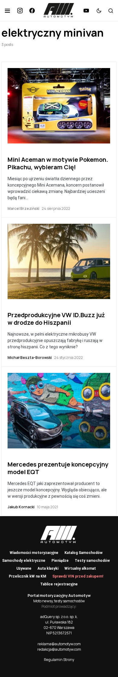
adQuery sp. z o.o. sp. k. (59, 616)
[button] (7, 10)
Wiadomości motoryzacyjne (34, 553)
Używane (23, 568)
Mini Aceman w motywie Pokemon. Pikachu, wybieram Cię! (58, 163)
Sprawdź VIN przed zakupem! (77, 576)
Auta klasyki (48, 568)
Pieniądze (60, 560)
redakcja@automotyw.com (59, 649)
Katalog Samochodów (83, 553)
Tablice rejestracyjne (59, 584)
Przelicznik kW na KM (27, 576)
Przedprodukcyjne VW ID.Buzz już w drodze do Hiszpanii (56, 319)
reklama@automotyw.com (59, 643)
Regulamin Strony (59, 659)
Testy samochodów (92, 560)
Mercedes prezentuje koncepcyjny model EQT (58, 468)
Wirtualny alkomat (80, 568)
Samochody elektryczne (23, 560)
